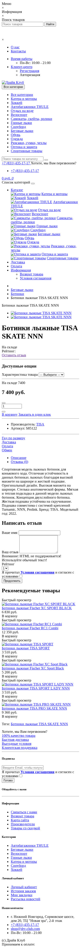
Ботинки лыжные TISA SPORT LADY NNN (36, 688)
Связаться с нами (24, 812)
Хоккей (16, 103)
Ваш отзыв (10, 552)
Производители (23, 824)
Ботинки (17, 294)
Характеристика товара (20, 374)
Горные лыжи (21, 123)
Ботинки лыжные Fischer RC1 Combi (30, 628)
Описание (18, 458)
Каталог (17, 190)
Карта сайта (20, 820)
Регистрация (29, 71)
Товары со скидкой (25, 828)
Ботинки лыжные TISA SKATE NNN (39, 724)
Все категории (22, 95)
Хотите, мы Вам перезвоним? (53, 163)
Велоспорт (19, 115)
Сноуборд (18, 127)
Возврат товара (31, 274)
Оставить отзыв (14, 355)
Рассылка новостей (25, 899)
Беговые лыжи (22, 131)
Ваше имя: (10, 533)
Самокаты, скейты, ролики (31, 119)
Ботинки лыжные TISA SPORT (26, 648)
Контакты (18, 51)
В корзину (10, 616)
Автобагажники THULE (30, 107)
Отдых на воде (22, 111)
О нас (15, 47)
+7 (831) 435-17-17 (25, 171)
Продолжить (12, 580)
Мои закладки (21, 895)
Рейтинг (8, 564)
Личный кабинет (24, 887)
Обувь (15, 135)
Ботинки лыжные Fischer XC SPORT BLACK (37, 608)
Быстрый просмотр (16, 600)
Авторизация (30, 75)
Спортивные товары (26, 151)
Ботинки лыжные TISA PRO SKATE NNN (34, 708)
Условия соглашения (35, 278)
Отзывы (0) (19, 462)
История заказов (23, 891)
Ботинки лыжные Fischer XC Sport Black (33, 668)
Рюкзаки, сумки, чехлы (29, 143)
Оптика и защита (24, 147)
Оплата (16, 266)
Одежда (17, 139)
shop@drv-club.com (25, 929)
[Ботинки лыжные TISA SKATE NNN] (41, 313)
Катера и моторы (24, 99)
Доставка (18, 262)
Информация (21, 270)
